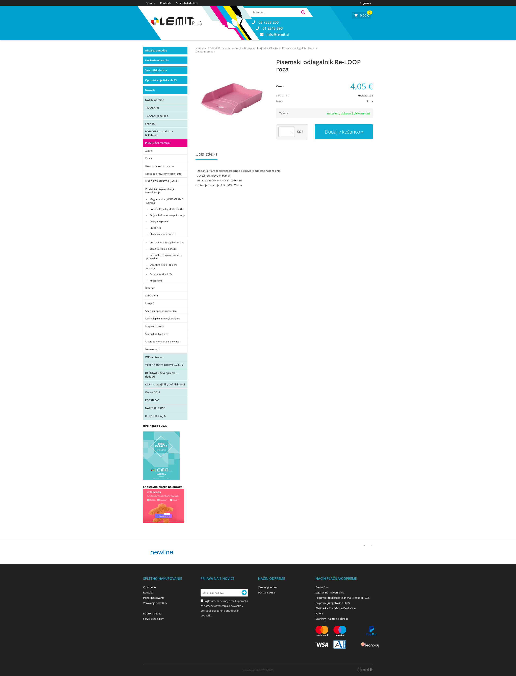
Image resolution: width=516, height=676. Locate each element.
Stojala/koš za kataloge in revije (167, 215)
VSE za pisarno (154, 357)
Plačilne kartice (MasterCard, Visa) (335, 608)
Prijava (365, 3)
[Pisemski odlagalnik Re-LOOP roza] (232, 97)
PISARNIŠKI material (158, 143)
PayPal (319, 613)
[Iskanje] (303, 12)
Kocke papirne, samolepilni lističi (163, 173)
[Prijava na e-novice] (244, 592)
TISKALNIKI (152, 108)
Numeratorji (152, 349)
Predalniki (155, 227)
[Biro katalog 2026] (161, 479)
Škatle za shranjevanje (162, 234)
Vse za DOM (152, 392)
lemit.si (200, 48)
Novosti (150, 90)
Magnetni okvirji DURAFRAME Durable (164, 201)
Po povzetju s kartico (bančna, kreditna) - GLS (342, 598)
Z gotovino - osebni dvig (329, 592)
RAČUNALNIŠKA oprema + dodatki (161, 374)
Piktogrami (156, 280)
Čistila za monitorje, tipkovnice (162, 341)
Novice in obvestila (157, 60)
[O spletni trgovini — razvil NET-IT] (365, 670)
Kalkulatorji (151, 295)
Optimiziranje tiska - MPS (161, 80)
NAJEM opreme (154, 100)
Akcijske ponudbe (156, 50)
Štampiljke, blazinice (156, 334)
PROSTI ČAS (152, 400)
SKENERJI (150, 123)
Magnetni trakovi (154, 326)
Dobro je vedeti (152, 613)
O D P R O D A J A (155, 416)
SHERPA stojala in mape (163, 248)
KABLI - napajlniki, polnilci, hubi (165, 384)
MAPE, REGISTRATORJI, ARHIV (161, 181)
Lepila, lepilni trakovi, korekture (162, 318)
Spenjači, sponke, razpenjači (161, 311)
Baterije (149, 288)
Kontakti (165, 3)
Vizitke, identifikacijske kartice (166, 242)
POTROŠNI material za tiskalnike (159, 133)
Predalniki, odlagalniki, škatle (166, 209)
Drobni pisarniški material (159, 166)
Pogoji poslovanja (153, 598)
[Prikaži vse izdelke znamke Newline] (162, 552)
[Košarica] (361, 15)
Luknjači (149, 303)
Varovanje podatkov (155, 603)
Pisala (148, 158)
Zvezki (148, 150)
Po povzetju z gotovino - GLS (332, 603)
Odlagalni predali (159, 221)
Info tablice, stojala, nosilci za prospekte (164, 256)
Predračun (321, 587)
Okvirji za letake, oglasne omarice (162, 266)
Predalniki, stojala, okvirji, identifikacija (159, 190)
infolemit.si (277, 34)
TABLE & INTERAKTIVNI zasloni (164, 365)
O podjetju (149, 587)
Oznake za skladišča (161, 274)
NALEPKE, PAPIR (155, 408)
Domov (150, 3)
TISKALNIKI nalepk (156, 115)
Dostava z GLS (266, 592)
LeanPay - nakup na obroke (331, 619)
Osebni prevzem (268, 587)
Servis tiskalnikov (187, 3)
